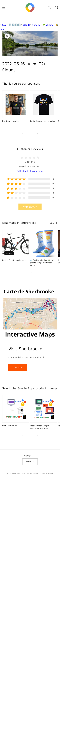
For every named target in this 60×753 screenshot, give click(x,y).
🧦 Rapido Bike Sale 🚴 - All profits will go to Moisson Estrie (42, 263)
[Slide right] (37, 133)
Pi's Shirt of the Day (11, 121)
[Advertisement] (30, 616)
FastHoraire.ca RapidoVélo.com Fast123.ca (26, 473)
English (28, 461)
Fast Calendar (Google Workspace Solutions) (39, 427)
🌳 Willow (47, 24)
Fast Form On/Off (9, 426)
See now (17, 367)
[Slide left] (23, 133)
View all (54, 223)
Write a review (30, 207)
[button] (3, 7)
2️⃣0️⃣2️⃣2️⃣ (15, 24)
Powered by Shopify (46, 473)
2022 (4, 24)
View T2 (36, 24)
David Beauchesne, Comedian (42, 121)
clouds (26, 24)
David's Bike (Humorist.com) (14, 260)
